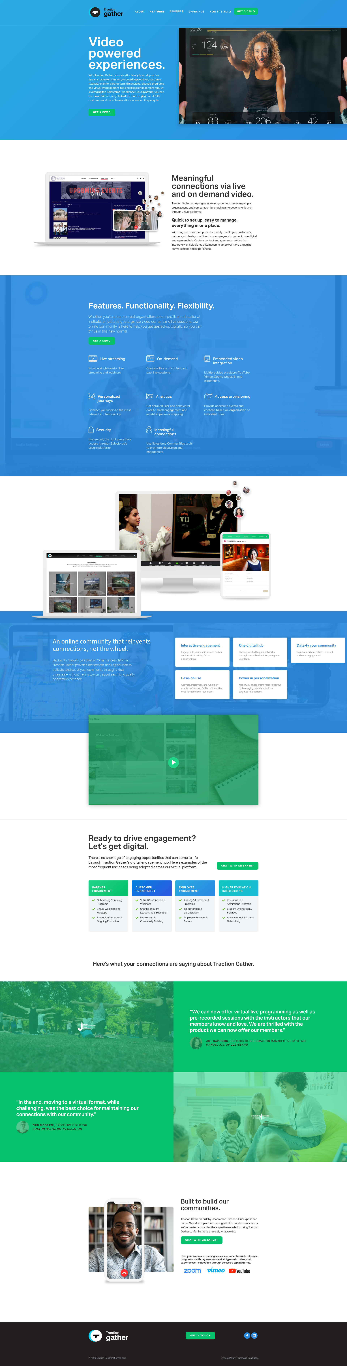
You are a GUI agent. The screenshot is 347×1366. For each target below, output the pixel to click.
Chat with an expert (237, 866)
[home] (106, 12)
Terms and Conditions (247, 1358)
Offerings (197, 11)
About (140, 11)
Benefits (176, 11)
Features (157, 11)
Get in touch (200, 1335)
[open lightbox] (173, 760)
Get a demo (246, 11)
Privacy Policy (228, 1358)
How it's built (221, 11)
